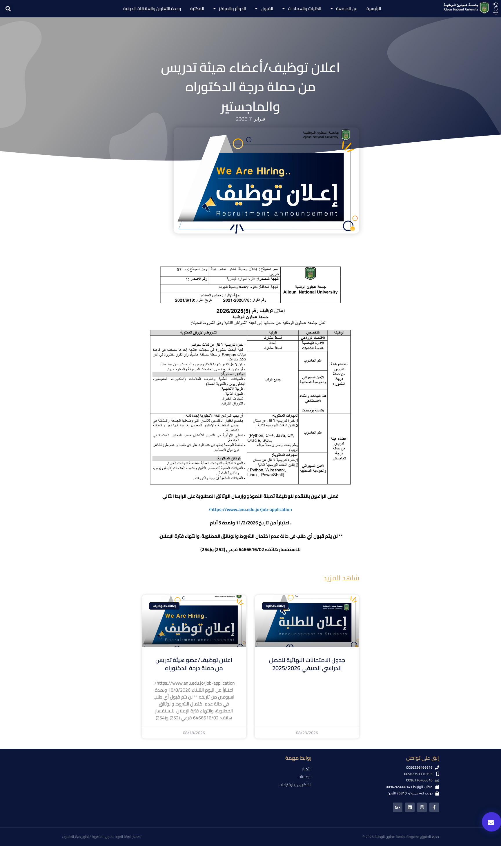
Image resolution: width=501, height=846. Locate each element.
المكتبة (197, 8)
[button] (8, 9)
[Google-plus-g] (397, 807)
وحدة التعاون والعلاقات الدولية (152, 8)
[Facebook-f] (434, 807)
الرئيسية (373, 8)
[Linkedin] (410, 807)
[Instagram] (422, 807)
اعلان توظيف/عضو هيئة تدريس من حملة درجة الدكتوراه (194, 663)
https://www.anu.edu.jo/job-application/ (250, 509)
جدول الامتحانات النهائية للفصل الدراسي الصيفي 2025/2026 (307, 663)
